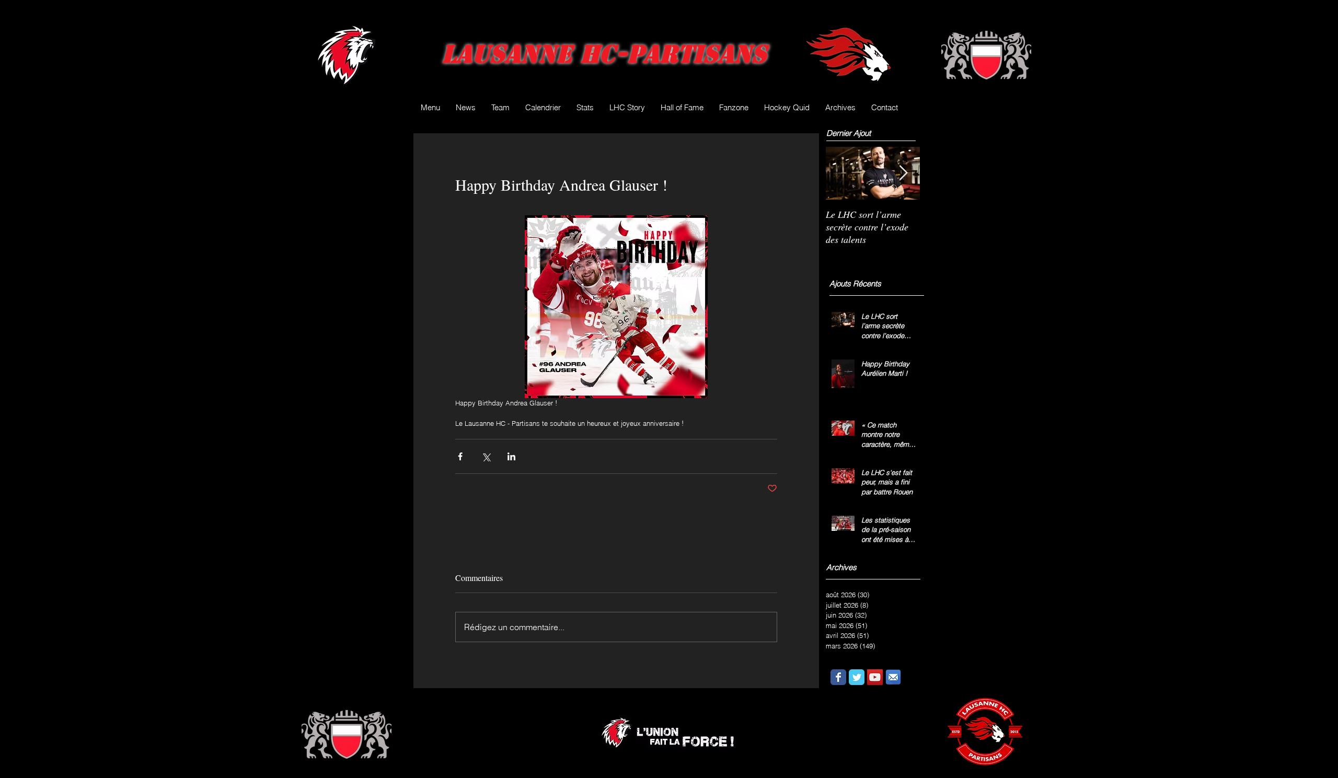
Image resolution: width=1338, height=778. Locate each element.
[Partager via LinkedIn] (511, 456)
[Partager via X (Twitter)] (486, 456)
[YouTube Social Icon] (875, 677)
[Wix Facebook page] (838, 677)
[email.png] (893, 677)
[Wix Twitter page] (856, 677)
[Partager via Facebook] (460, 456)
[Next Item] (903, 173)
